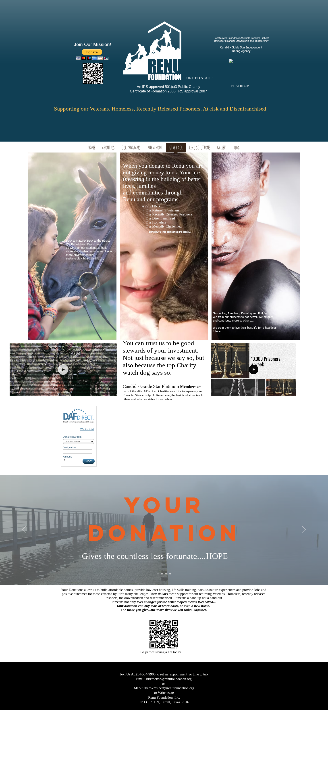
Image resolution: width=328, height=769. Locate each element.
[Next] (304, 530)
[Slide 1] (158, 574)
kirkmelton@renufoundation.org (169, 679)
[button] (290, 391)
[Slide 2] (162, 574)
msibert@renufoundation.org (174, 688)
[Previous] (24, 530)
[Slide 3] (166, 574)
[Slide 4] (170, 574)
